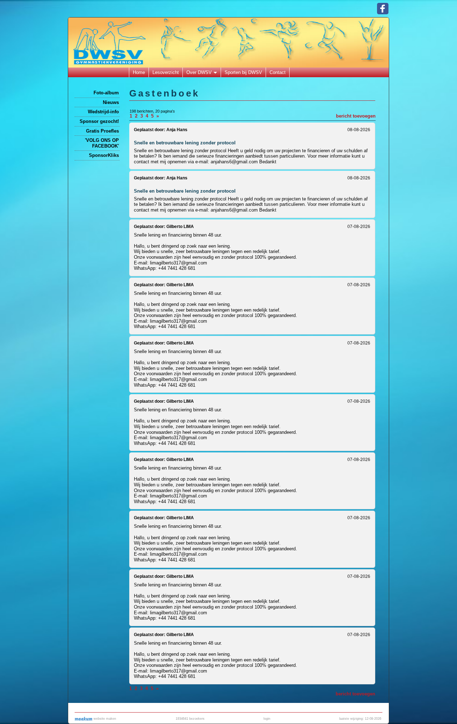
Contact (278, 72)
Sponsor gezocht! (99, 121)
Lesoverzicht (165, 72)
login (266, 718)
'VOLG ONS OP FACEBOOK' (102, 143)
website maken (104, 718)
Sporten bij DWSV (243, 72)
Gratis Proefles (102, 131)
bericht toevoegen (356, 116)
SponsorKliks (104, 155)
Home (139, 72)
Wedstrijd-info (103, 111)
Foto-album (106, 92)
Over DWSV (199, 72)
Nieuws (111, 102)
